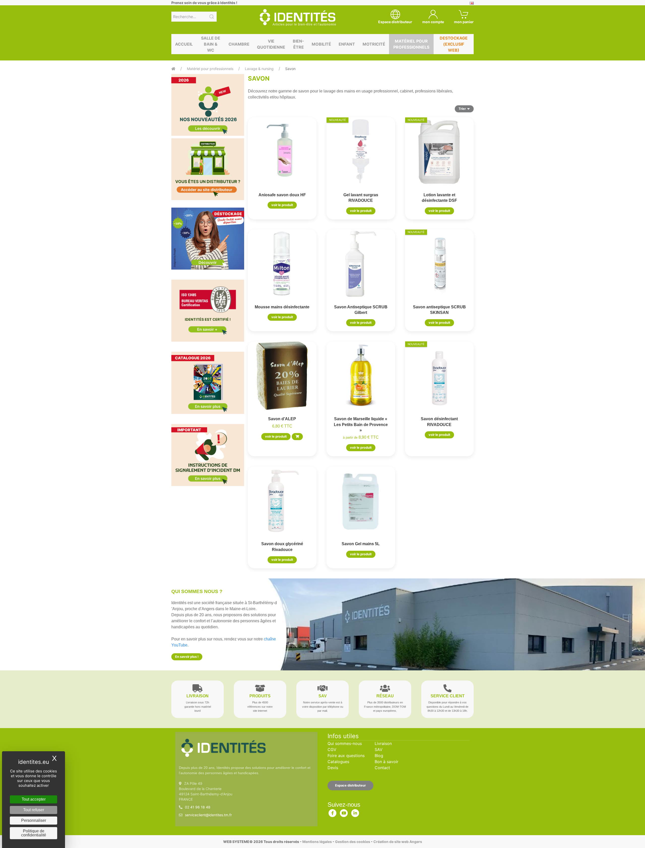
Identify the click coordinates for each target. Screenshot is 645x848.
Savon (290, 69)
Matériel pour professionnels (411, 44)
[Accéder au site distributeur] (207, 169)
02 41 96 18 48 (197, 807)
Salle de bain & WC (210, 44)
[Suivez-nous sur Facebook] (333, 811)
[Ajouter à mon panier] (297, 436)
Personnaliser (33, 820)
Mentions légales (317, 841)
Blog (379, 755)
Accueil (184, 44)
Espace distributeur (350, 785)
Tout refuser (33, 810)
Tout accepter (34, 799)
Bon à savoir (386, 761)
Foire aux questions (346, 755)
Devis (333, 767)
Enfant (347, 44)
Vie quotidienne (271, 44)
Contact (382, 767)
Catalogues (338, 761)
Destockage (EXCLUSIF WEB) (454, 44)
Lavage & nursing (259, 69)
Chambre (239, 44)
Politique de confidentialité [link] (33, 833)
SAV (378, 749)
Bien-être (298, 44)
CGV (332, 749)
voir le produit (282, 205)
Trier (462, 109)
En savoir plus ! (187, 657)
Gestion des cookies (352, 841)
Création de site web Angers (397, 841)
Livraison (383, 743)
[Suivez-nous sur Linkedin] (355, 811)
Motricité (374, 44)
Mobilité (321, 44)
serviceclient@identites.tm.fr (208, 815)
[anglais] (472, 3)
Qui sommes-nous (345, 743)
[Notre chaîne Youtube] (344, 811)
